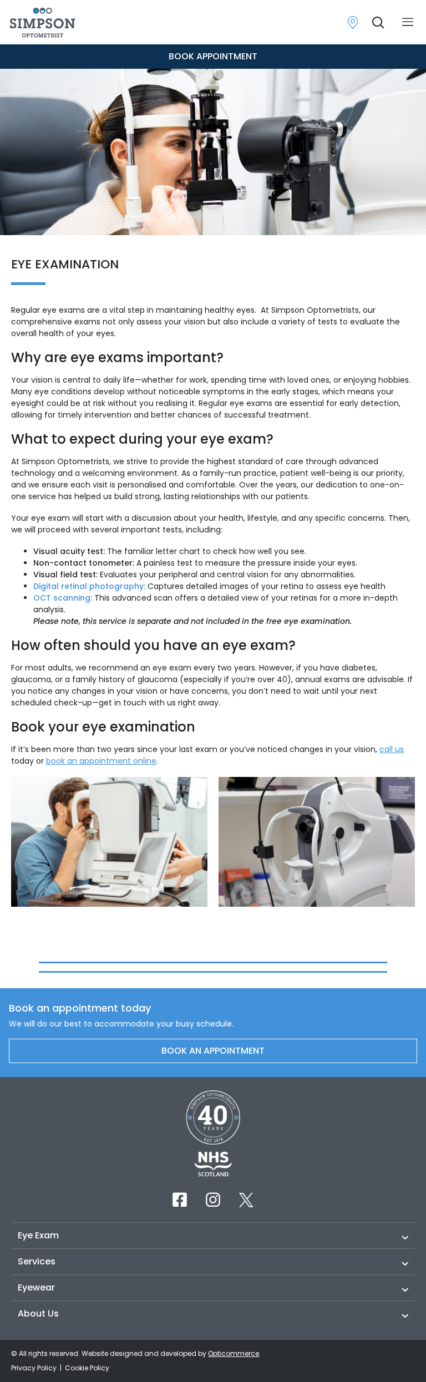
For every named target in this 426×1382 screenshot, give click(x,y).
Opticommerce (233, 1353)
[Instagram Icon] (213, 1199)
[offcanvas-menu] (407, 22)
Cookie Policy (87, 1368)
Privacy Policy (34, 1368)
